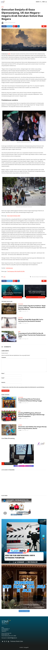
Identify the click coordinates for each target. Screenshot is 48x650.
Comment (4, 357)
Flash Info (20, 317)
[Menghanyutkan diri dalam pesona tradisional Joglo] (24, 586)
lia (6, 22)
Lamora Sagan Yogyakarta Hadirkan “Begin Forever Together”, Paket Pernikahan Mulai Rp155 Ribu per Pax (32, 307)
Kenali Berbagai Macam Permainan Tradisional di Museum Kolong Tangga (30, 399)
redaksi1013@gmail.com (12, 637)
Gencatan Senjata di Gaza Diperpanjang (39, 276)
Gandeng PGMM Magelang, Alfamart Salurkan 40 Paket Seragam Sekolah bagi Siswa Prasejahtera (31, 414)
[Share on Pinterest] (16, 26)
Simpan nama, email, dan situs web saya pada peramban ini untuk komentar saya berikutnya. (23, 387)
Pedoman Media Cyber (16, 641)
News (4, 276)
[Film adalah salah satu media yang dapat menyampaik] (24, 541)
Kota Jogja (20, 397)
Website (3, 382)
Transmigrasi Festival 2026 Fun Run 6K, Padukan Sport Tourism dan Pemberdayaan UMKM (32, 335)
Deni (20, 311)
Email (3, 377)
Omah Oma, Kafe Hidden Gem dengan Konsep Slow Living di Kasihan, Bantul (32, 427)
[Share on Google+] (14, 26)
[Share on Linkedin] (19, 26)
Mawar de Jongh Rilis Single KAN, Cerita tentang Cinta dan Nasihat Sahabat (30, 320)
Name (3, 373)
